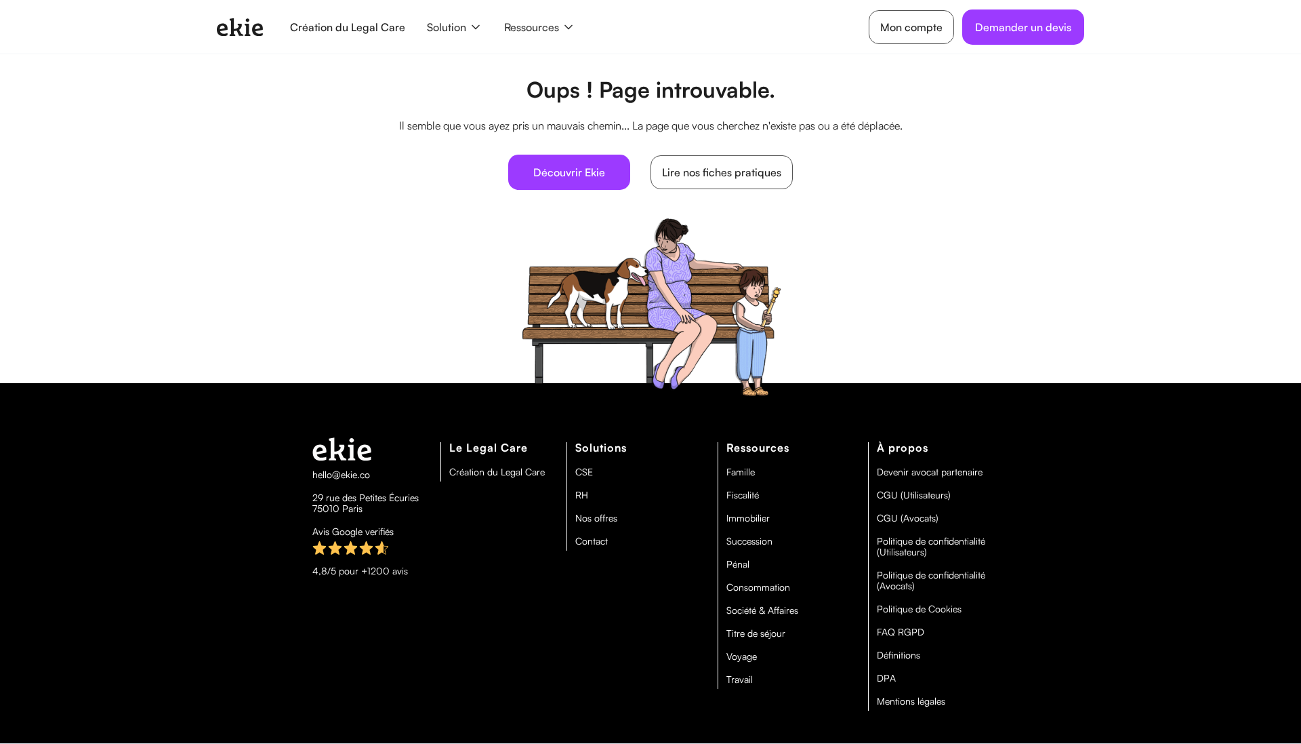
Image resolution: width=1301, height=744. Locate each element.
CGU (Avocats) (907, 518)
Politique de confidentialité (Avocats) (931, 580)
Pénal (737, 564)
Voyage (741, 656)
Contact (591, 541)
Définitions (898, 655)
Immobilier (748, 518)
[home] (240, 27)
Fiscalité (742, 495)
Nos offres (596, 518)
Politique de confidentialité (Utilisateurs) (931, 546)
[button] (454, 27)
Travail (739, 679)
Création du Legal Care (347, 27)
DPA (886, 678)
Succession (749, 541)
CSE (584, 472)
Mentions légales (911, 701)
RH (581, 495)
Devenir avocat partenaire (930, 472)
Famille (740, 472)
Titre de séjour (755, 633)
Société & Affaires (762, 610)
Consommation (758, 587)
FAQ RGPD (900, 632)
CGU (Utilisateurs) (914, 495)
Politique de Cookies (919, 609)
